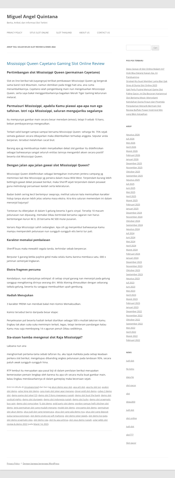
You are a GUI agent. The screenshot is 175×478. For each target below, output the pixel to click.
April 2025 (131, 196)
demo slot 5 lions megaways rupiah (56, 395)
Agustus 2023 (133, 278)
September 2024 (134, 225)
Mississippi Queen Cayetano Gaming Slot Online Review (55, 63)
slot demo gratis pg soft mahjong (47, 415)
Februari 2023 (133, 303)
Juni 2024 (130, 237)
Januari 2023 (132, 307)
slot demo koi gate (98, 415)
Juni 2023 (130, 286)
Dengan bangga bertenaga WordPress (41, 463)
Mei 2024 (130, 241)
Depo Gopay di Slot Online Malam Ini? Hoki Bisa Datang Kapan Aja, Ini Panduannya (145, 73)
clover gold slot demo (86, 391)
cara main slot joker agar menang (57, 391)
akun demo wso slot (62, 387)
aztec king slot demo (28, 391)
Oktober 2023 (133, 270)
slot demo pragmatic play (20, 419)
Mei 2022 (130, 327)
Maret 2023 (132, 299)
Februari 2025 (133, 204)
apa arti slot (79, 387)
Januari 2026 (132, 159)
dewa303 (130, 401)
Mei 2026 (130, 142)
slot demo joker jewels (76, 415)
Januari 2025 (132, 208)
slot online (131, 418)
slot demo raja (41, 419)
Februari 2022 (133, 340)
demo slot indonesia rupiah (57, 399)
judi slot (130, 360)
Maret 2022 (132, 336)
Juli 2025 (130, 183)
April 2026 (131, 146)
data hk (130, 377)
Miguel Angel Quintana (32, 16)
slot (128, 393)
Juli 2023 (130, 282)
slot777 (129, 434)
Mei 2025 (130, 192)
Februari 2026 (133, 155)
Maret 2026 (132, 151)
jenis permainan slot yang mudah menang (35, 407)
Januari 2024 (132, 257)
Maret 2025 (132, 200)
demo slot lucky (80, 399)
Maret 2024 (132, 249)
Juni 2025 (130, 188)
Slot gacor (131, 442)
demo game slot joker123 (24, 395)
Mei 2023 (130, 290)
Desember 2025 (134, 163)
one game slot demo (86, 407)
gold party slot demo (63, 403)
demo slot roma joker (27, 403)
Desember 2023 (134, 262)
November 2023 (134, 266)
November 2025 (134, 167)
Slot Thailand (64, 32)
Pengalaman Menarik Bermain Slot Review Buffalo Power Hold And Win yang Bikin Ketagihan (144, 110)
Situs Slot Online (39, 32)
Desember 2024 (134, 212)
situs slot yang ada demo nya (70, 411)
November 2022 (134, 315)
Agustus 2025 (133, 179)
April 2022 (131, 331)
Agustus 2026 (133, 134)
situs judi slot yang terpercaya (39, 411)
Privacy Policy (14, 32)
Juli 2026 (130, 138)
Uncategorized (31, 387)
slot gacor (131, 385)
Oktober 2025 (133, 171)
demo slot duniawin (32, 399)
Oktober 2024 (133, 220)
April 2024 (131, 245)
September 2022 (134, 323)
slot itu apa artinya (58, 419)
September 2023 (134, 274)
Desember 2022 (134, 311)
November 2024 (134, 216)
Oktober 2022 (133, 319)
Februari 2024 (133, 253)
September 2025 (134, 175)
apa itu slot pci (93, 387)
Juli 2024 (130, 233)
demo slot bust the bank (87, 395)
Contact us (103, 32)
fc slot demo (45, 403)
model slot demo (66, 407)
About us (84, 32)
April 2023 (131, 294)
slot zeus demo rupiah (80, 419)
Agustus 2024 (133, 229)
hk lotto (130, 368)
